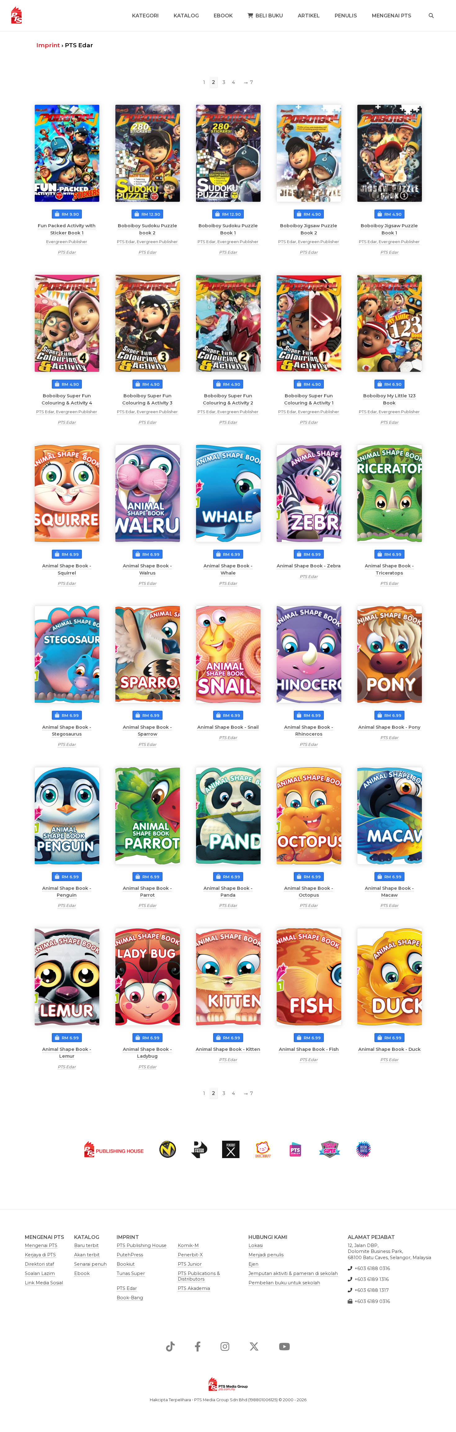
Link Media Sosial (44, 1283)
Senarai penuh (90, 1264)
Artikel (309, 16)
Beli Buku (269, 16)
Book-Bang (130, 1297)
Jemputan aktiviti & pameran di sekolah (293, 1273)
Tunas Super (131, 1273)
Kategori (145, 16)
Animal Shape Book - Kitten (228, 1049)
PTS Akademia (194, 1288)
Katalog (186, 16)
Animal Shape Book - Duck (389, 1049)
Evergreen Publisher (66, 241)
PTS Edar (67, 252)
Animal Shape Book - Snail (228, 727)
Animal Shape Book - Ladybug (147, 1052)
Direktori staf (39, 1264)
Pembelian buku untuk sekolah (284, 1283)
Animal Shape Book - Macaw (389, 891)
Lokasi (255, 1245)
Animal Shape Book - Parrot (147, 891)
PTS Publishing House (142, 1245)
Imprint (48, 45)
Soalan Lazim (40, 1273)
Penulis (346, 16)
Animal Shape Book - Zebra (309, 566)
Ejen (253, 1264)
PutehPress (130, 1255)
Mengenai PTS (391, 16)
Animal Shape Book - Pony (389, 727)
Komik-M (188, 1245)
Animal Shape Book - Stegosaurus (66, 730)
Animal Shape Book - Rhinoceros (308, 730)
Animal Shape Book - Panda (228, 891)
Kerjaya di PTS (40, 1255)
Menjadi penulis (266, 1255)
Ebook (223, 16)
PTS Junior (190, 1264)
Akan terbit (87, 1255)
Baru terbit (86, 1245)
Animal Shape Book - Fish (309, 1049)
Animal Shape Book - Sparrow (147, 730)
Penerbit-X (190, 1255)
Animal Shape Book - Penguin (66, 891)
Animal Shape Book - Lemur (66, 1052)
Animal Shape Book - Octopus (308, 891)
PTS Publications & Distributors (199, 1276)
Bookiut (126, 1264)
